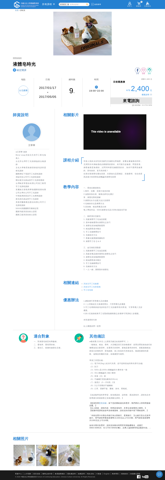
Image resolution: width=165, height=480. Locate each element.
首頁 (17, 10)
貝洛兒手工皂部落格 (92, 287)
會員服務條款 (60, 474)
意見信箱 (103, 403)
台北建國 (23, 90)
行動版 (98, 474)
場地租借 (124, 474)
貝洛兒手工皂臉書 (91, 284)
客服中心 (18, 474)
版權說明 (81, 474)
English (107, 474)
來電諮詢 (131, 100)
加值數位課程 (135, 474)
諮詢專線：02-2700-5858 (143, 105)
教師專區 (115, 474)
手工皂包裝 (88, 290)
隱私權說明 (71, 474)
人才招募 (27, 474)
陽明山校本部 (47, 474)
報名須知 (90, 474)
